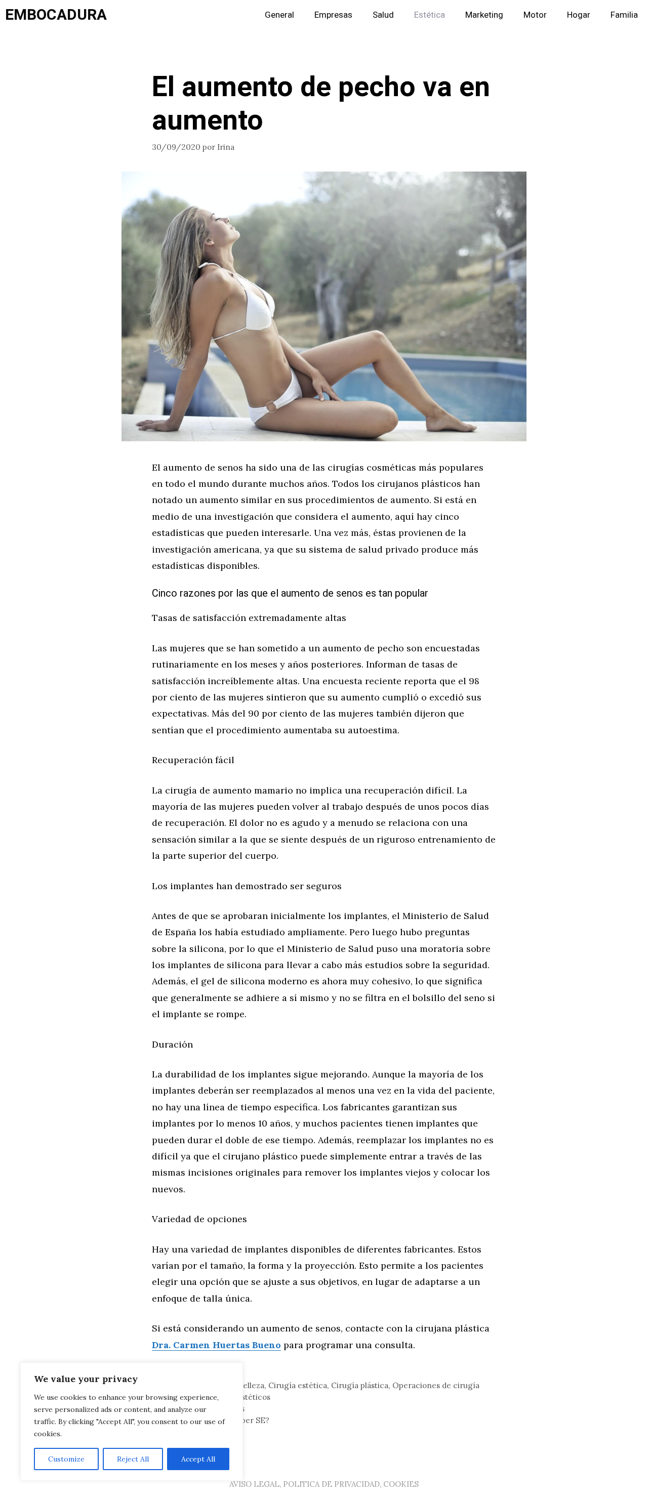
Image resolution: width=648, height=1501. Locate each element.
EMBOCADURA (56, 15)
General (279, 15)
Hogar (578, 15)
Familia (624, 15)
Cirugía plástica (359, 1385)
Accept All (198, 1459)
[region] (131, 1421)
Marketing (484, 15)
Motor (535, 15)
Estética (429, 15)
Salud (383, 15)
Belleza (251, 1385)
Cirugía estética (297, 1385)
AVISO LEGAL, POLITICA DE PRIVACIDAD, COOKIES (324, 1484)
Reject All (133, 1459)
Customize (66, 1459)
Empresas (333, 15)
